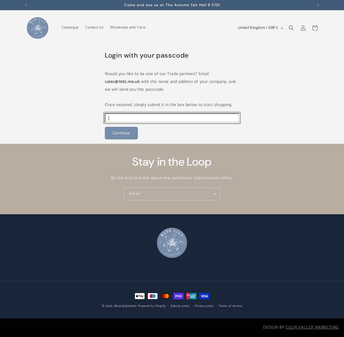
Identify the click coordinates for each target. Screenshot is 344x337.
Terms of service (230, 306)
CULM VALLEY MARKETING (312, 327)
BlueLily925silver (125, 306)
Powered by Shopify (152, 306)
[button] (291, 28)
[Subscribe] (214, 194)
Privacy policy (204, 306)
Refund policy (180, 306)
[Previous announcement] (26, 5)
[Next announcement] (318, 5)
